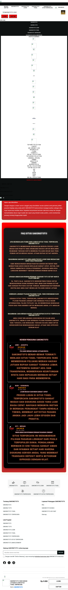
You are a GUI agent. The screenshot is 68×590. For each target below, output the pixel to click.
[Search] (63, 12)
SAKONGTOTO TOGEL (35, 7)
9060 (34, 176)
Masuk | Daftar (6, 7)
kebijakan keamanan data (42, 556)
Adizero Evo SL (34, 164)
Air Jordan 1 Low (34, 148)
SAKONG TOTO (24, 486)
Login (5, 16)
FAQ (43, 504)
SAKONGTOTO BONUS (48, 508)
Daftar (13, 16)
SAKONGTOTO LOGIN (25, 7)
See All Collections (34, 154)
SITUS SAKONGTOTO (6, 191)
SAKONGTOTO (15, 6)
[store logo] (10, 12)
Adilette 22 (34, 161)
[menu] (34, 101)
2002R (34, 172)
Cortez (34, 146)
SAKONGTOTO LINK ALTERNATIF (12, 542)
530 (34, 169)
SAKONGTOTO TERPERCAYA (22, 494)
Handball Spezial (34, 158)
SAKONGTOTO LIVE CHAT (49, 511)
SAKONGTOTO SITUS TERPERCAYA (47, 7)
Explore (2, 20)
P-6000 (34, 151)
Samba (34, 159)
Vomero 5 (34, 153)
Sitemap (44, 514)
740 (34, 171)
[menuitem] (34, 22)
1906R (34, 174)
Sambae (34, 163)
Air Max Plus (34, 150)
